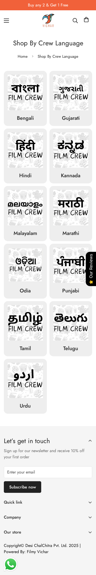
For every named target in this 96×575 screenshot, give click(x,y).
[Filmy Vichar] (48, 20)
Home (23, 56)
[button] (86, 21)
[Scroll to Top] (87, 548)
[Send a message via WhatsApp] (11, 564)
